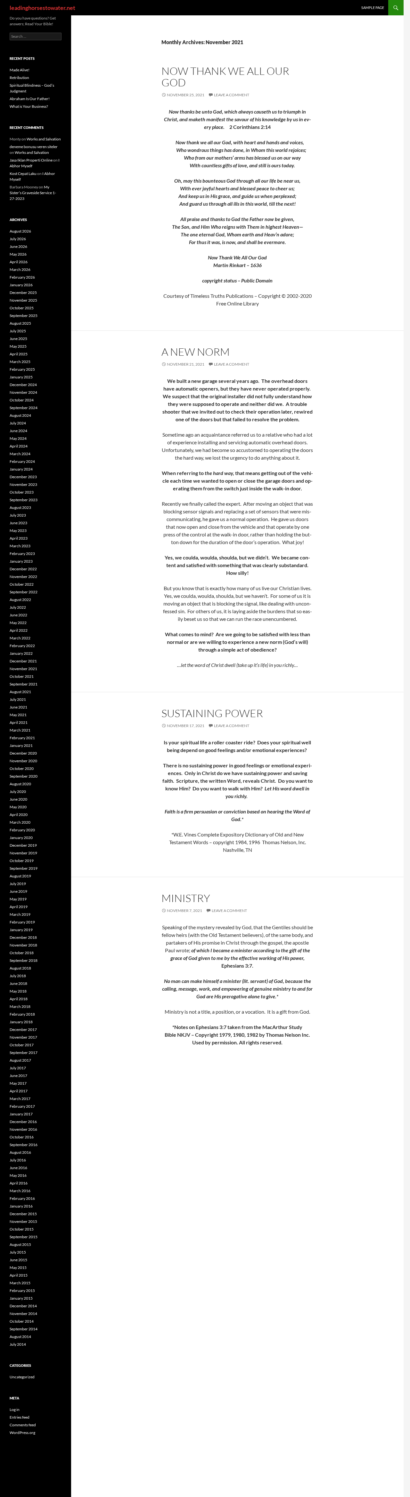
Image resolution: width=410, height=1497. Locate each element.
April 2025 (19, 354)
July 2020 (18, 791)
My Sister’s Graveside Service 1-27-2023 (33, 193)
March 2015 (20, 1282)
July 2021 (18, 699)
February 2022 (22, 645)
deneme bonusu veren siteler (34, 146)
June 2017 (18, 1075)
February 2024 (22, 461)
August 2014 (20, 1336)
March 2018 (20, 1006)
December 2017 (23, 1029)
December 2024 (23, 384)
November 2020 (23, 760)
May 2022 (18, 622)
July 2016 (18, 1160)
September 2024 (23, 407)
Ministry (185, 898)
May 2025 (18, 346)
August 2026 (20, 231)
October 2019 (22, 860)
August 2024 (20, 415)
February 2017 (22, 1106)
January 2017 (21, 1114)
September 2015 (23, 1236)
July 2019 (18, 883)
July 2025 (18, 331)
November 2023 (23, 484)
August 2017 (20, 1060)
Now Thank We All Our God (225, 76)
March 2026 (20, 269)
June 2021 (18, 707)
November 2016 (23, 1129)
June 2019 (18, 891)
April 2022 (19, 630)
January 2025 (21, 377)
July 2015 (18, 1252)
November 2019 (23, 853)
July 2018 (18, 975)
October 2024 (22, 400)
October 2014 (22, 1321)
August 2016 (20, 1152)
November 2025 (23, 300)
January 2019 (21, 929)
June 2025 (18, 338)
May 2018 (18, 991)
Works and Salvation (44, 139)
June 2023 (18, 522)
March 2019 (20, 914)
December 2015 (23, 1213)
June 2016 (18, 1167)
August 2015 (20, 1244)
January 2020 (21, 837)
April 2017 (19, 1091)
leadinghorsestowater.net (42, 7)
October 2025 (22, 307)
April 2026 (19, 261)
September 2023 (23, 499)
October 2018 (22, 952)
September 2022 (23, 592)
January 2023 (21, 561)
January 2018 (21, 1021)
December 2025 (23, 292)
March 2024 (20, 453)
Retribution (19, 77)
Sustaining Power (212, 713)
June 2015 (18, 1259)
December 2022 (23, 568)
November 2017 (23, 1037)
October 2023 (22, 492)
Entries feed (19, 1417)
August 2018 (20, 968)
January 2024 (21, 469)
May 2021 (18, 714)
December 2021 (23, 661)
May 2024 (18, 438)
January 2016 (21, 1206)
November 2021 (23, 668)
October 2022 (22, 584)
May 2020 (18, 806)
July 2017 (18, 1067)
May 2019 (18, 899)
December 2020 (23, 753)
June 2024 (18, 430)
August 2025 (20, 323)
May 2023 (18, 530)
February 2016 (22, 1198)
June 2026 (18, 246)
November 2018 (23, 945)
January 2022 (21, 653)
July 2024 (18, 423)
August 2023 (20, 507)
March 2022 (20, 638)
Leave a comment (231, 94)
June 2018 (18, 983)
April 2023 (19, 538)
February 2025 (22, 369)
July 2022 (18, 607)
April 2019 (19, 906)
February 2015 (22, 1290)
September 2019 (23, 868)
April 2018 (19, 998)
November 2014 (23, 1313)
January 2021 (21, 745)
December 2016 (23, 1121)
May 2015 (18, 1267)
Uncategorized (22, 1376)
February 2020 (22, 830)
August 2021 (20, 691)
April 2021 (19, 722)
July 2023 (18, 515)
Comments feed (23, 1424)
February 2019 (22, 922)
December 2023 (23, 476)
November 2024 (23, 392)
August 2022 (20, 599)
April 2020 (19, 814)
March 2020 (20, 822)
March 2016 (20, 1190)
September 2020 (23, 776)
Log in (15, 1409)
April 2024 (19, 446)
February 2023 (22, 553)
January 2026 (21, 284)
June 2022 (18, 615)
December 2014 (23, 1305)
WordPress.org (22, 1432)
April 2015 (19, 1275)
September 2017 (23, 1052)
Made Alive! (19, 69)
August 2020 (20, 783)
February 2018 (22, 1014)
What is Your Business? (29, 106)
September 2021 (23, 684)
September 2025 (23, 315)
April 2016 (19, 1183)
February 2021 (22, 737)
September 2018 (23, 960)
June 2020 (18, 799)
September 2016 (23, 1144)
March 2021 (20, 730)
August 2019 (20, 876)
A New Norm (195, 351)
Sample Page (372, 7)
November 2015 (23, 1221)
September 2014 (23, 1329)
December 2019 (23, 845)
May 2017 (18, 1083)
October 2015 (22, 1229)
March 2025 (20, 361)
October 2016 (22, 1137)
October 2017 (22, 1044)
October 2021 (22, 676)
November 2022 (23, 576)
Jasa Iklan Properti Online (31, 160)
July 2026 (18, 238)
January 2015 (21, 1298)
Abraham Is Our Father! (30, 98)
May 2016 (18, 1175)
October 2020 (22, 768)
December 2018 (23, 937)
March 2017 (20, 1098)
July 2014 (18, 1344)
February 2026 (22, 277)
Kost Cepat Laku (23, 173)
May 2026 (18, 254)
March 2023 (20, 545)
